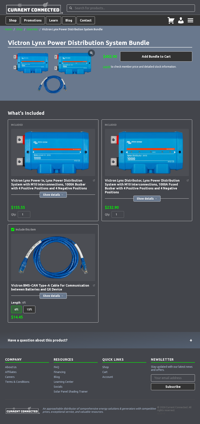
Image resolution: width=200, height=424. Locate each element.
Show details (51, 194)
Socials (58, 386)
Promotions (33, 20)
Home (8, 29)
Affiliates (11, 372)
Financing (59, 372)
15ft (29, 309)
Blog (68, 20)
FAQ (56, 367)
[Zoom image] (91, 52)
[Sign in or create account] (181, 20)
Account (107, 376)
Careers (10, 376)
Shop (13, 20)
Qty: (13, 214)
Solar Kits (32, 29)
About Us (11, 367)
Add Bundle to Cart (156, 56)
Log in (106, 66)
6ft (16, 309)
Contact (86, 20)
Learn (53, 20)
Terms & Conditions (17, 381)
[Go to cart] (171, 20)
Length (18, 302)
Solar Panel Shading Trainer (71, 391)
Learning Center (63, 381)
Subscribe (173, 386)
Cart (104, 372)
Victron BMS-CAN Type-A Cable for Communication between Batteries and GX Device (50, 287)
